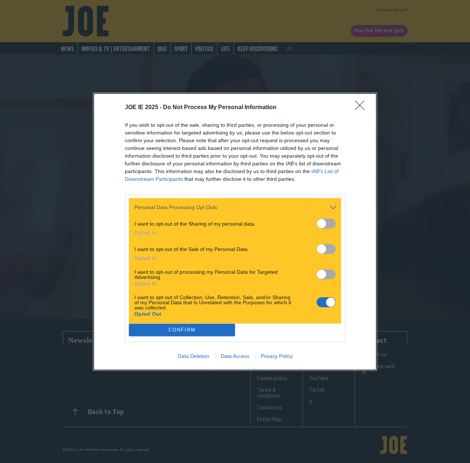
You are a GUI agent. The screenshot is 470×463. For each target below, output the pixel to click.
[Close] (362, 108)
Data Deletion (193, 356)
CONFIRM (182, 330)
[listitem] (235, 207)
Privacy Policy (277, 356)
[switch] (326, 224)
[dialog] (235, 231)
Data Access (235, 356)
